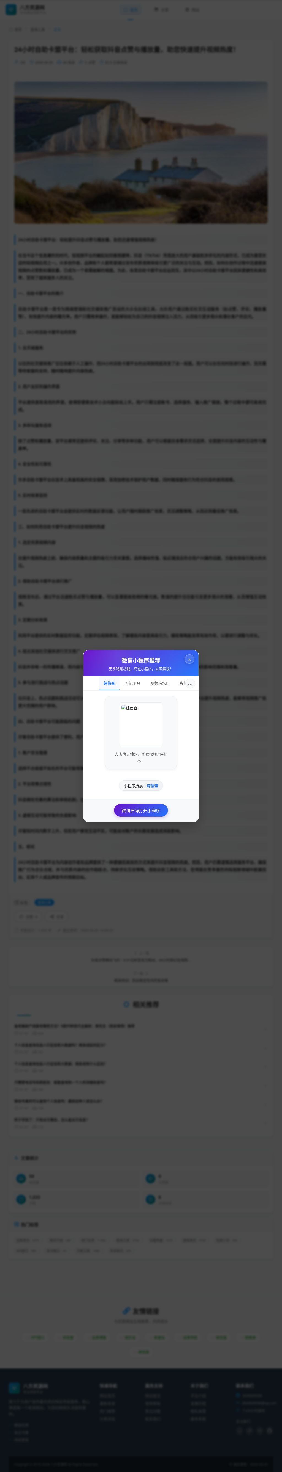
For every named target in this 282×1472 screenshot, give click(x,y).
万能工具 (132, 683)
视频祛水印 (160, 683)
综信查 (109, 683)
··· (190, 683)
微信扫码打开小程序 (141, 810)
